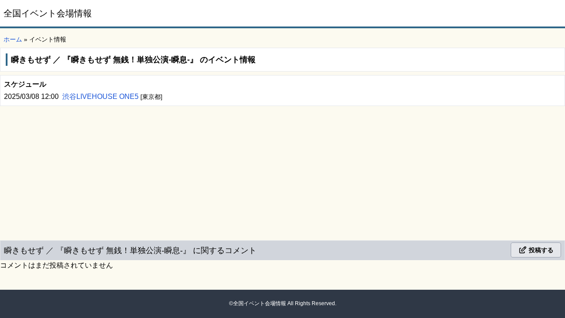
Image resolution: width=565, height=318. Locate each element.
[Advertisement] (282, 171)
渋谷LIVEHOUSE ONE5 (101, 96)
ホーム (13, 39)
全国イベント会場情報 (48, 13)
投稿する (540, 250)
